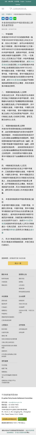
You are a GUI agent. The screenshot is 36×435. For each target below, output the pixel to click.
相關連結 (4, 372)
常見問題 (16, 1)
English (22, 1)
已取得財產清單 (6, 320)
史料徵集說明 (23, 329)
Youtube (17, 5)
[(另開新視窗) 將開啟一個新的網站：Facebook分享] (7, 18)
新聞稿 (21, 282)
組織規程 (21, 300)
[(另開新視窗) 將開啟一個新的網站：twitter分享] (10, 18)
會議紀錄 (21, 288)
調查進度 (4, 300)
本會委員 (4, 282)
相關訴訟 (4, 310)
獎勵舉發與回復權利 (8, 317)
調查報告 (12, 230)
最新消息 (21, 278)
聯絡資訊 (4, 285)
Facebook (28, 2)
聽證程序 (4, 304)
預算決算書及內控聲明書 (9, 339)
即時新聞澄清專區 (24, 292)
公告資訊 (21, 285)
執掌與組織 (5, 278)
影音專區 (4, 329)
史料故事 (21, 332)
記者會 (18, 65)
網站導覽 (10, 1)
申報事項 (9, 14)
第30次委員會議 (15, 80)
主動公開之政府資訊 (8, 342)
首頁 (6, 1)
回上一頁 (18, 263)
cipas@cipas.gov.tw (15, 402)
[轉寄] (3, 18)
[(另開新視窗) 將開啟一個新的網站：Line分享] (14, 18)
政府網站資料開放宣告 (9, 419)
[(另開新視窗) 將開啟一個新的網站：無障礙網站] (22, 419)
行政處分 (4, 307)
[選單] (2, 8)
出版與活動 (5, 332)
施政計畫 (4, 335)
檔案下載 (4, 368)
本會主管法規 (23, 304)
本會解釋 (21, 307)
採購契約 (4, 351)
